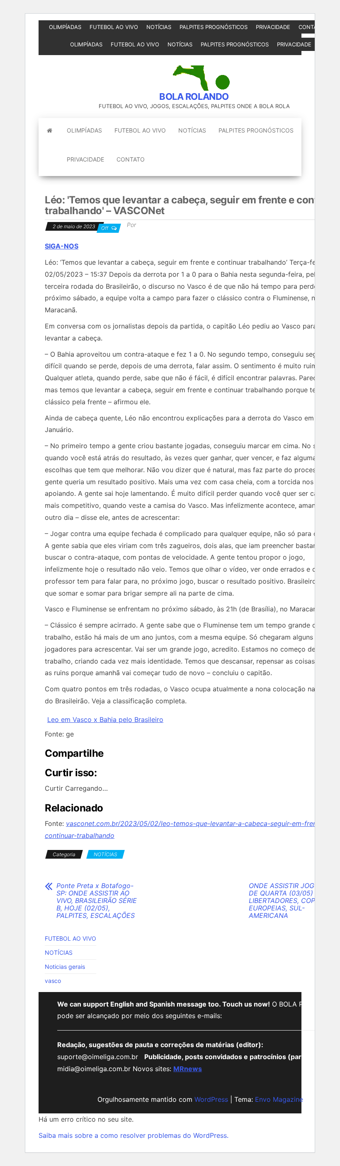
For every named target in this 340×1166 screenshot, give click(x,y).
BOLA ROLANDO (194, 96)
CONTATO (311, 27)
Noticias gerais (65, 966)
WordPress (211, 1099)
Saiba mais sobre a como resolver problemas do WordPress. (133, 1135)
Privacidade (273, 27)
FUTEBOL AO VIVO (114, 27)
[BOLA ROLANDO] (50, 130)
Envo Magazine (279, 1099)
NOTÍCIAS (158, 27)
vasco (53, 980)
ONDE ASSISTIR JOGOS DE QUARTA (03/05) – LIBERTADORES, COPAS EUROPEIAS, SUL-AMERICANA (286, 900)
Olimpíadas (65, 27)
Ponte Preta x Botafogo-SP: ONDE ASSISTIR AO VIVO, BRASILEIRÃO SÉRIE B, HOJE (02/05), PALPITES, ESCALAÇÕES (96, 900)
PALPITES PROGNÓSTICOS (214, 27)
